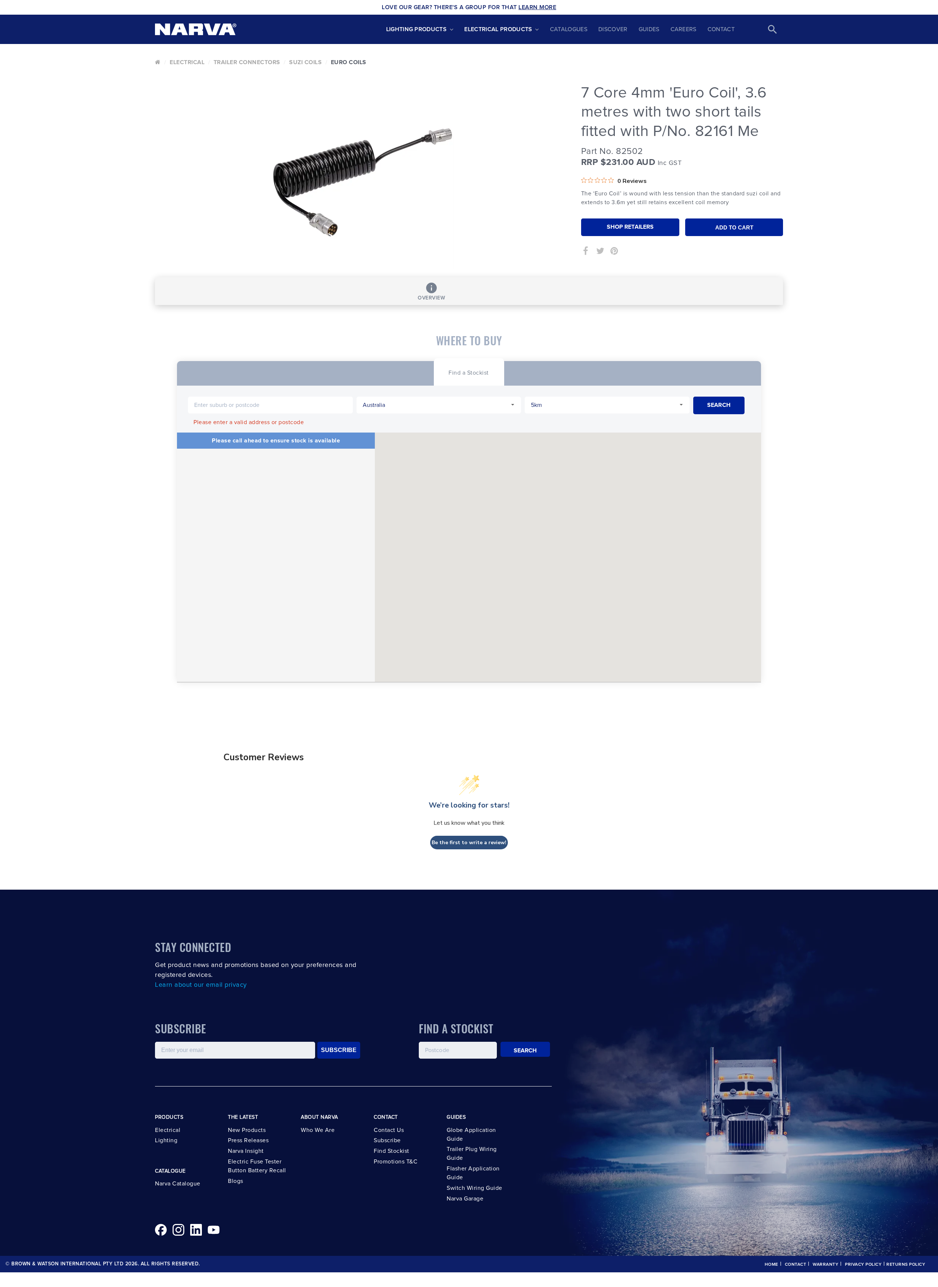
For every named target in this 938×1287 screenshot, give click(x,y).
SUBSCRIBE (339, 1050)
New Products (247, 1130)
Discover (613, 29)
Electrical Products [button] (498, 29)
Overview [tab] (431, 298)
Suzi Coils (305, 62)
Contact (721, 29)
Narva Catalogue (177, 1184)
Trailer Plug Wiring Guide (472, 1153)
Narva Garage (465, 1199)
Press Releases (248, 1140)
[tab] (468, 372)
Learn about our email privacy (201, 985)
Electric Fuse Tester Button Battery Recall (257, 1166)
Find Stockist (391, 1151)
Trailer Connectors (247, 62)
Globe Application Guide (471, 1134)
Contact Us (389, 1130)
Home (771, 1264)
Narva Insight (246, 1151)
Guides (649, 29)
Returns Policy (905, 1264)
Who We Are (318, 1130)
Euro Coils (348, 62)
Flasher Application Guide (473, 1173)
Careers (684, 29)
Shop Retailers (630, 227)
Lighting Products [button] (416, 29)
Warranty (825, 1264)
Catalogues (568, 29)
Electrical (187, 62)
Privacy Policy (863, 1264)
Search (525, 1050)
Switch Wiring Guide (474, 1188)
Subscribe (387, 1140)
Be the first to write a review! (469, 842)
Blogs (235, 1181)
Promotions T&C (395, 1162)
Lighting (166, 1140)
